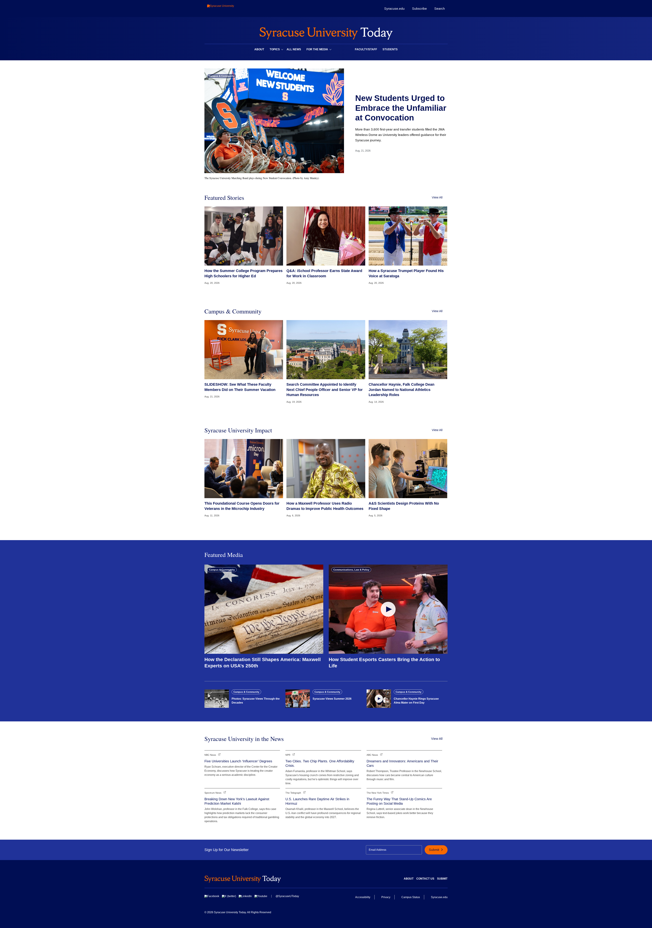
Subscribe (419, 8)
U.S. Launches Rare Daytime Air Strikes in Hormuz (317, 801)
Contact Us (425, 878)
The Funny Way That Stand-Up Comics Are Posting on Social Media (399, 801)
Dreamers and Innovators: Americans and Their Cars (402, 763)
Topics (275, 49)
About (259, 49)
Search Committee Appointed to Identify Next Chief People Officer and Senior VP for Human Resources (324, 389)
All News (294, 49)
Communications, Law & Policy (351, 569)
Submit (434, 850)
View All (437, 197)
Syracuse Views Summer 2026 (332, 698)
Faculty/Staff (366, 49)
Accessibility (362, 897)
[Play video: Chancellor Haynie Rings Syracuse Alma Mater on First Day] (379, 698)
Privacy (385, 897)
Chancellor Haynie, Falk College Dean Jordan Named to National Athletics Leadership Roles (401, 389)
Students (390, 49)
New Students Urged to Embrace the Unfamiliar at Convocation (400, 108)
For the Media (317, 49)
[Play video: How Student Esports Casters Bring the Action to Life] (388, 609)
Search (439, 8)
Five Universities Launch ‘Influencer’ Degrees (238, 761)
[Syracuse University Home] (326, 32)
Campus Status (410, 897)
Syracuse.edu (394, 8)
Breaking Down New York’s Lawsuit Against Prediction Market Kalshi (236, 801)
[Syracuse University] (228, 9)
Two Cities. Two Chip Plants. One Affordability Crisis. (319, 763)
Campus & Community (221, 76)
